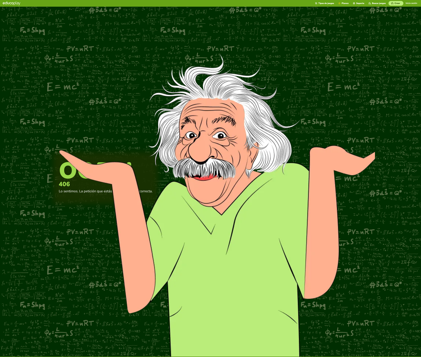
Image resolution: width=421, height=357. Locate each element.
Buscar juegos (379, 3)
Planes (345, 3)
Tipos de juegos (326, 3)
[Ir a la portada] (11, 3)
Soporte (360, 3)
